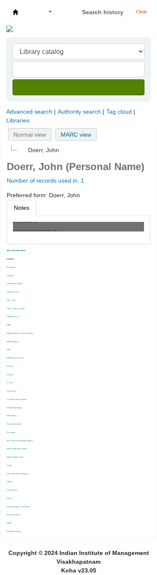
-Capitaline (10, 276)
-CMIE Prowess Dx (13, 292)
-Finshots (10, 375)
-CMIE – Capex (11, 300)
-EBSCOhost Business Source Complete (20, 333)
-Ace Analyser (11, 267)
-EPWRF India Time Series (15, 358)
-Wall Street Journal (13, 515)
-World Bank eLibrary (14, 531)
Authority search (79, 111)
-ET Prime (10, 366)
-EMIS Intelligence (13, 342)
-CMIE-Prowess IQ (13, 317)
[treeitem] (39, 150)
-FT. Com (10, 383)
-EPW (8, 350)
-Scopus (9, 465)
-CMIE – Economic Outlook (16, 309)
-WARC (9, 523)
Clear (141, 11)
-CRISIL (9, 325)
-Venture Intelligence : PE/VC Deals (18, 507)
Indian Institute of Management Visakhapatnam (15, 12)
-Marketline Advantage (14, 408)
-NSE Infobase (11, 416)
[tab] (21, 208)
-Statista (9, 482)
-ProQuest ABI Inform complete (17, 449)
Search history (103, 12)
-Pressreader (11, 432)
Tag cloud (119, 111)
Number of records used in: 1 (45, 180)
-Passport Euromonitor (14, 424)
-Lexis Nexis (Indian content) (16, 399)
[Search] (78, 87)
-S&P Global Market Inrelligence (17, 474)
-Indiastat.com (11, 391)
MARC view (76, 134)
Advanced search (29, 111)
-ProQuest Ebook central (15, 457)
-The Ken (10, 498)
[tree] (78, 150)
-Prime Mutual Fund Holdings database (20, 441)
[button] (30, 12)
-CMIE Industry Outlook (14, 284)
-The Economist (12, 490)
